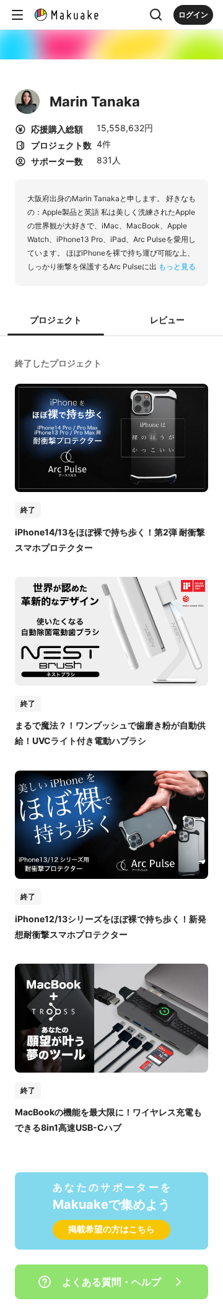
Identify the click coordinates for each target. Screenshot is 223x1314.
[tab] (56, 320)
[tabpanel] (111, 744)
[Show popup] (156, 14)
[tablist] (111, 320)
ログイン (193, 14)
